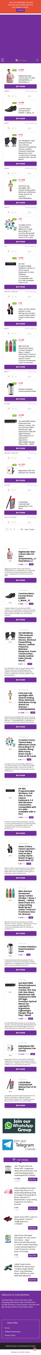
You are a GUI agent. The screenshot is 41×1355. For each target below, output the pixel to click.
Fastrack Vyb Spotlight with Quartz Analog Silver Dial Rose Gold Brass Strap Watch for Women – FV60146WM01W (27, 192)
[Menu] (2, 60)
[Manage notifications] (35, 1349)
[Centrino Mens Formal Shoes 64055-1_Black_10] (10, 108)
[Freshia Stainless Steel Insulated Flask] (10, 389)
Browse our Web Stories (20, 1352)
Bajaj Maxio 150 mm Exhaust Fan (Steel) (27, 471)
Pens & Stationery (10, 517)
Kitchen (7, 404)
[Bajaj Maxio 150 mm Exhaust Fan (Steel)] (10, 470)
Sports (6, 168)
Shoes (6, 123)
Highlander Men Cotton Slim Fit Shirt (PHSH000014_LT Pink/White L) (27, 79)
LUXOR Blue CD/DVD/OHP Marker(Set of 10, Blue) (26, 505)
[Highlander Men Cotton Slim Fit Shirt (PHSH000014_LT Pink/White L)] (10, 76)
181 (22, 529)
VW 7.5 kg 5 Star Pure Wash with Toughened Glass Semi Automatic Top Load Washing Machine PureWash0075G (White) (25, 1171)
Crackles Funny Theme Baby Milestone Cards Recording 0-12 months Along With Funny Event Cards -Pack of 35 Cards (27, 231)
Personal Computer (11, 292)
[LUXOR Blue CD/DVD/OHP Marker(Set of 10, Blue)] (10, 502)
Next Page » (30, 529)
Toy (5, 246)
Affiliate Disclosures (12, 1332)
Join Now (20, 10)
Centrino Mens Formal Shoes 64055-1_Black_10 (26, 110)
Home (7, 1328)
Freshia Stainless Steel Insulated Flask (27, 390)
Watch (6, 207)
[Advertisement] (20, 35)
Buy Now (20, 86)
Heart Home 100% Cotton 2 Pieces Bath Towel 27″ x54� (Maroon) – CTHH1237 (25, 1220)
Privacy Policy (10, 1335)
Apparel (6, 91)
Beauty (6, 328)
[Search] (37, 60)
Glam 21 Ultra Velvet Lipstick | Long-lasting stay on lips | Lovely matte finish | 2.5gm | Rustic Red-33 (27, 314)
